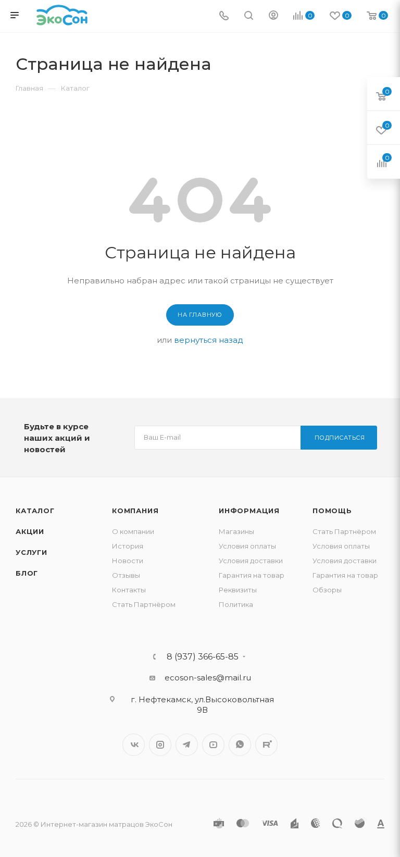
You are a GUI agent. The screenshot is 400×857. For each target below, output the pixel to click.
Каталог (35, 510)
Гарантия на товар (251, 575)
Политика (236, 604)
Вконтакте (133, 745)
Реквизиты (238, 590)
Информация (249, 510)
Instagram (160, 745)
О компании (133, 531)
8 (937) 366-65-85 (203, 657)
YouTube (213, 745)
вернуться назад (208, 340)
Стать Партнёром (144, 604)
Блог (27, 573)
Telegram (187, 745)
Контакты (129, 590)
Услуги (31, 552)
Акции (30, 531)
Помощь (332, 510)
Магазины (236, 531)
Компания (135, 510)
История (127, 546)
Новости (127, 560)
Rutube (266, 745)
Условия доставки (251, 560)
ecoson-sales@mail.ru (208, 677)
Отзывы (126, 575)
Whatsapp (240, 745)
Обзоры (327, 590)
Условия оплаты (247, 546)
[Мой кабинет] (273, 16)
